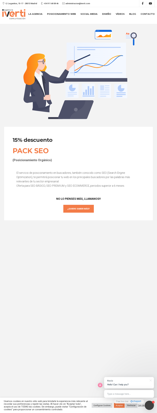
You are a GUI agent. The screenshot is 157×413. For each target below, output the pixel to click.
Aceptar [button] (119, 405)
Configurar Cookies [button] (102, 405)
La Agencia (35, 14)
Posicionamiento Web (61, 14)
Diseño (106, 14)
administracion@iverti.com (77, 3)
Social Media (89, 14)
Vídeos (120, 14)
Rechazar (131, 405)
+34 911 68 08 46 (51, 3)
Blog (132, 14)
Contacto (148, 14)
